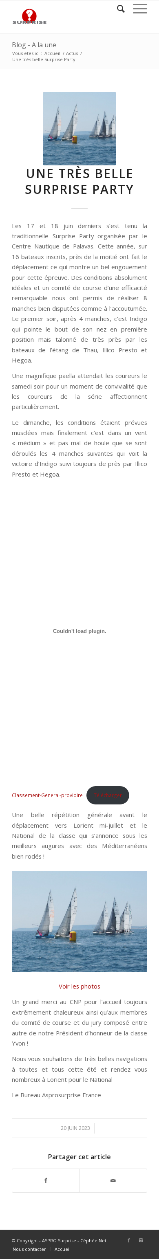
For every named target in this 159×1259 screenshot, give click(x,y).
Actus (72, 53)
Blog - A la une (34, 44)
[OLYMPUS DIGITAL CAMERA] (79, 128)
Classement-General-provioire (47, 795)
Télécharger (108, 795)
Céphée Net (93, 1240)
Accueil (52, 53)
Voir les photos (79, 986)
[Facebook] (129, 1240)
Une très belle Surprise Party (79, 181)
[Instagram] (141, 1240)
